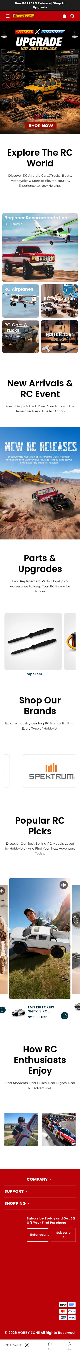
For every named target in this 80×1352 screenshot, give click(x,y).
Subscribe (63, 1234)
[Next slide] (47, 1157)
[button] (7, 16)
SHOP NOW (12, 224)
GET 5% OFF (14, 1345)
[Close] (27, 1345)
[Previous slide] (32, 1157)
